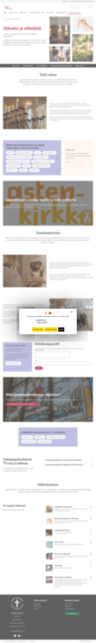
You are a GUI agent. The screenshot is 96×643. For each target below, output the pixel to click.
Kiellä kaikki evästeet (51, 329)
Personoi (61, 329)
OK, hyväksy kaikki (38, 329)
